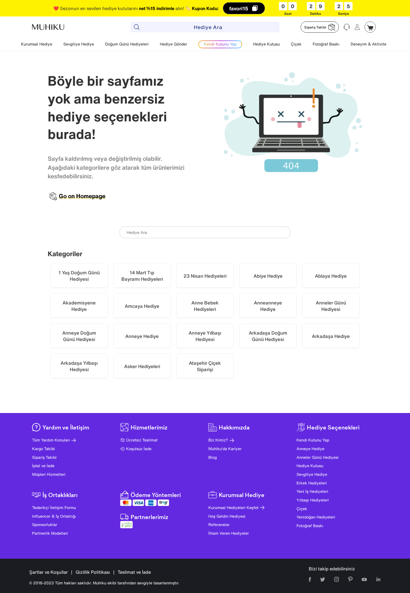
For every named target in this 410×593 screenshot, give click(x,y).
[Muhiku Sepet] (370, 27)
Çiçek (296, 44)
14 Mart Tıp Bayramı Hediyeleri (142, 276)
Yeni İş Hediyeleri (312, 491)
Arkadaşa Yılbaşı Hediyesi (79, 366)
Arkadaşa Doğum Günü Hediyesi (268, 336)
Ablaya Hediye (331, 275)
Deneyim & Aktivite (368, 44)
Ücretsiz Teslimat (142, 440)
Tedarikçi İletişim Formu (54, 507)
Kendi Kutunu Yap (312, 440)
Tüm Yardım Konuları (51, 440)
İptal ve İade (43, 466)
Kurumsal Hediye (36, 44)
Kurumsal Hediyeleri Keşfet (233, 507)
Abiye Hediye (268, 275)
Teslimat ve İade (134, 572)
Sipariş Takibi (44, 457)
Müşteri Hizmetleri (49, 474)
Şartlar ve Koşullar (48, 572)
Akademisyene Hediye (79, 306)
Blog (212, 457)
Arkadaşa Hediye (331, 336)
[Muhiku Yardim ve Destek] (346, 27)
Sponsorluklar (44, 524)
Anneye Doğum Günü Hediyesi (79, 336)
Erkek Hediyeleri (311, 483)
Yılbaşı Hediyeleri (312, 500)
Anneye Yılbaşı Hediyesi (205, 336)
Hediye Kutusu (266, 44)
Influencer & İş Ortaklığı (54, 516)
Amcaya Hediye (142, 305)
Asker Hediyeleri (142, 366)
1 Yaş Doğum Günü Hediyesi (79, 276)
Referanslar (219, 524)
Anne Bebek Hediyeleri (205, 306)
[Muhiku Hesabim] (357, 27)
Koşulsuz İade (138, 449)
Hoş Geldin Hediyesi (226, 516)
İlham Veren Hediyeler (228, 533)
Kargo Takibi (43, 449)
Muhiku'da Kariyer (225, 449)
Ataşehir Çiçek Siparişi (205, 366)
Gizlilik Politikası (93, 572)
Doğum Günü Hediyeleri (127, 44)
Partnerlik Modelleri (50, 533)
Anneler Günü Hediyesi (331, 306)
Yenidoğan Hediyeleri (315, 517)
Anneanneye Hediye (268, 306)
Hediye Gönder (173, 44)
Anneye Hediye (142, 336)
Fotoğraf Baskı (326, 44)
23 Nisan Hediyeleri (205, 275)
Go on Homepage (82, 196)
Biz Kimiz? (218, 440)
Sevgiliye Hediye (78, 44)
